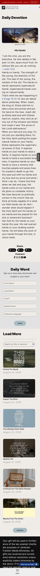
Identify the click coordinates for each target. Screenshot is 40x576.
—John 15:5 (8, 69)
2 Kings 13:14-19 (11, 99)
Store (17, 573)
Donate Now (34, 2)
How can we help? (27, 564)
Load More (20, 530)
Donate (38, 157)
